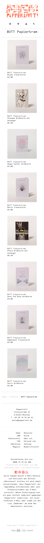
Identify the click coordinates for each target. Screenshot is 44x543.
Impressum (15, 444)
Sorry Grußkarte (15, 383)
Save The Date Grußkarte (19, 296)
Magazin (16, 447)
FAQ (18, 441)
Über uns (28, 438)
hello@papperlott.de (22, 420)
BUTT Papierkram (16, 73)
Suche (26, 436)
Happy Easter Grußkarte (19, 164)
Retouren (28, 433)
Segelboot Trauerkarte (18, 340)
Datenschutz (14, 438)
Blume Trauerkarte (16, 75)
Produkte (13, 397)
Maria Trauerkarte (16, 207)
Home (4, 397)
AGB (18, 436)
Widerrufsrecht (31, 447)
